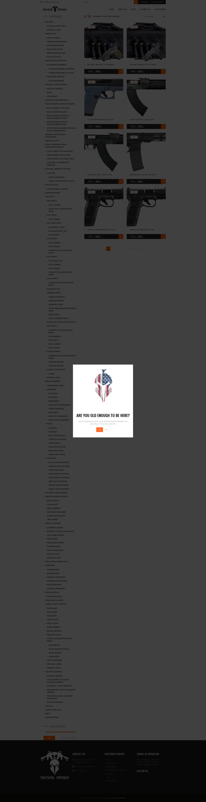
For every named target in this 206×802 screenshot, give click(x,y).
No (107, 429)
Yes (99, 429)
